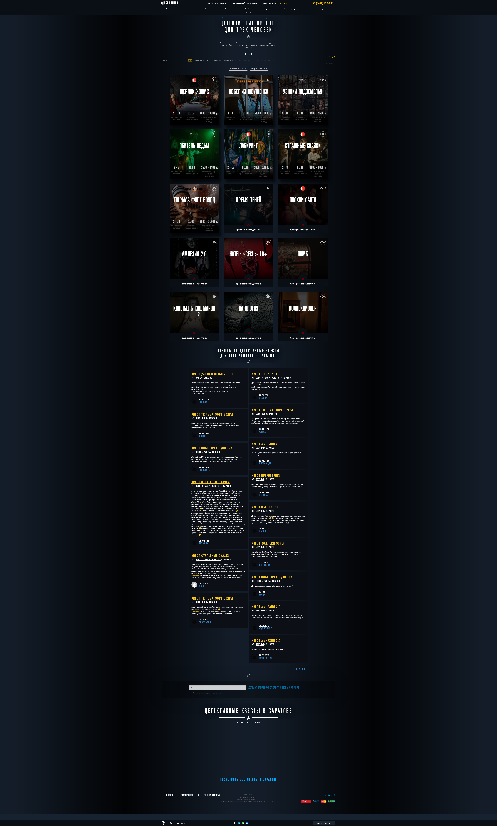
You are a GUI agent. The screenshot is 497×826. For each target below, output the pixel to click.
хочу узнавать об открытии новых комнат (273, 687)
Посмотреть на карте (238, 69)
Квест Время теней (266, 475)
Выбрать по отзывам (259, 69)
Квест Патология (265, 507)
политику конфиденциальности (212, 693)
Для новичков (210, 9)
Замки (199, 377)
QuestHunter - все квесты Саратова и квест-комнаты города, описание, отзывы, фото (247, 801)
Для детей (218, 60)
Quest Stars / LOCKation (208, 486)
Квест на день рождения (293, 9)
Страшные (189, 9)
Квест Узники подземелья (212, 373)
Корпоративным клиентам (209, 795)
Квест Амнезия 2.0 (265, 443)
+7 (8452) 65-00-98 (323, 3)
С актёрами (229, 9)
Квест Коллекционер (268, 543)
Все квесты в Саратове (216, 3)
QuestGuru (201, 418)
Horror (209, 60)
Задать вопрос (324, 823)
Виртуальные (257, 60)
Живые (238, 60)
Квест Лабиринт (264, 373)
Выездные (246, 60)
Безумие (260, 447)
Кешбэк (284, 3)
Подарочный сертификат (244, 3)
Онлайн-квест (269, 60)
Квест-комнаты (199, 60)
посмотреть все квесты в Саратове (248, 779)
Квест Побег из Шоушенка (211, 448)
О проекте (170, 795)
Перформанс (269, 9)
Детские (168, 9)
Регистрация (180, 823)
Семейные (248, 9)
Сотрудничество (186, 795)
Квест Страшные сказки (210, 482)
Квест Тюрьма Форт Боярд (212, 414)
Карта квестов (269, 3)
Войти (170, 823)
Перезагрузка (203, 452)
